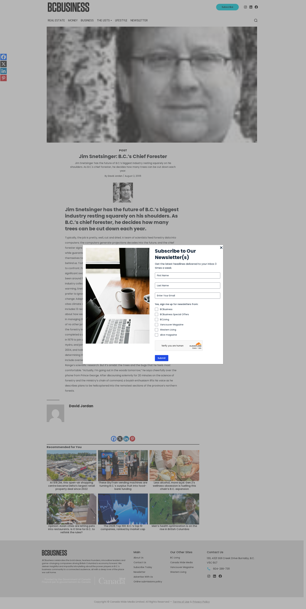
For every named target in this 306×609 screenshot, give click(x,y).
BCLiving (164, 319)
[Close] (221, 248)
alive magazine (168, 334)
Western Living (168, 329)
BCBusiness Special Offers (174, 314)
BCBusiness (166, 309)
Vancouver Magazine (171, 324)
